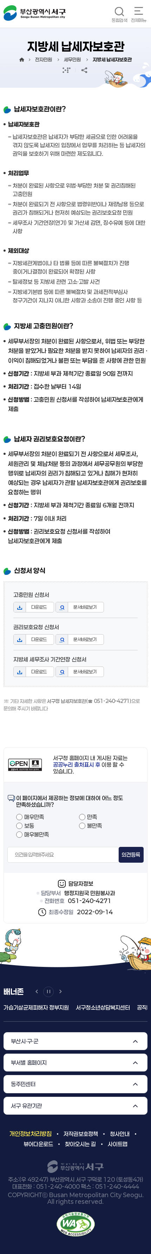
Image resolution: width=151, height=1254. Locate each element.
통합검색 (119, 20)
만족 (92, 817)
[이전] (36, 992)
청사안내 (120, 1133)
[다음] (60, 992)
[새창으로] (76, 1223)
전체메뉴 (138, 20)
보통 (29, 825)
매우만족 (34, 817)
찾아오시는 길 (80, 1144)
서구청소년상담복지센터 (82, 1007)
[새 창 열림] (66, 70)
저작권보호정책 (81, 1133)
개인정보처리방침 (30, 1133)
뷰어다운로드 (38, 1144)
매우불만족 (36, 834)
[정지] (48, 992)
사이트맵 (117, 1144)
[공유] (84, 70)
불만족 (94, 825)
